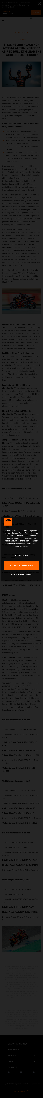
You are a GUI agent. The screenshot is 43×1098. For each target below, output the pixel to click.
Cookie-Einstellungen (21, 574)
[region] (21, 549)
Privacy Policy (18, 546)
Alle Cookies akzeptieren (21, 565)
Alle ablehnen (21, 555)
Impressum (25, 546)
